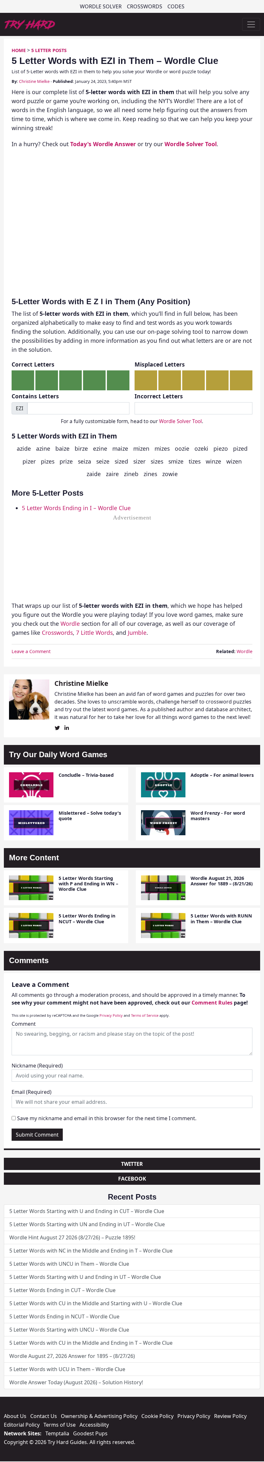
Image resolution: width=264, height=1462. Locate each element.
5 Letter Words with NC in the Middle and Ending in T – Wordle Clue (91, 1250)
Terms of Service (144, 1015)
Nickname (37, 1065)
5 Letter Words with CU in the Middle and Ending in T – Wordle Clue (91, 1342)
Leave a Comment (31, 651)
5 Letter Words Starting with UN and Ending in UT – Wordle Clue (87, 1224)
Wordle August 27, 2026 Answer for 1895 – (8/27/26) (72, 1356)
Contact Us (43, 1416)
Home (19, 50)
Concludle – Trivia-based (86, 775)
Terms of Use (59, 1424)
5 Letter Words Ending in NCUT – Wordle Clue (87, 918)
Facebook (132, 1178)
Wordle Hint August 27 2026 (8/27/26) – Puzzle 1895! (72, 1237)
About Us (15, 1416)
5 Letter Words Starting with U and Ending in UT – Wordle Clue (85, 1276)
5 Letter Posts (49, 50)
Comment (24, 1023)
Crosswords (144, 6)
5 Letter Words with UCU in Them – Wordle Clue (67, 1369)
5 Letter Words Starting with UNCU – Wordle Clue (69, 1329)
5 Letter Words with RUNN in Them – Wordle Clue (221, 918)
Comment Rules (212, 1002)
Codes (175, 6)
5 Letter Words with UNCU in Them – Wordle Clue (69, 1263)
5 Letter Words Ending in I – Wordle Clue (76, 508)
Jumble (137, 632)
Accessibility (94, 1424)
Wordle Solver (101, 6)
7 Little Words (94, 632)
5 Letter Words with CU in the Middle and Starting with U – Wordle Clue (95, 1303)
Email (32, 1091)
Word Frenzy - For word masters (218, 815)
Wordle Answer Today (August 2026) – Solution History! (76, 1382)
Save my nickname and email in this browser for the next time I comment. (106, 1118)
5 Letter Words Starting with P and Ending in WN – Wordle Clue (88, 883)
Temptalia (57, 1433)
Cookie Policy (157, 1416)
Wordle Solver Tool (180, 421)
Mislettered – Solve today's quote (90, 815)
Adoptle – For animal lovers (222, 775)
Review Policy (230, 1416)
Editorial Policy (22, 1424)
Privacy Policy (111, 1015)
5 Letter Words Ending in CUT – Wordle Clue (62, 1290)
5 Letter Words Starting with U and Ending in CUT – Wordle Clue (86, 1211)
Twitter (132, 1163)
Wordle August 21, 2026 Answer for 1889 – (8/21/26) (222, 881)
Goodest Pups (90, 1433)
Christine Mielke (34, 81)
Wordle (70, 623)
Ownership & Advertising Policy (99, 1416)
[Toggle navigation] (251, 24)
